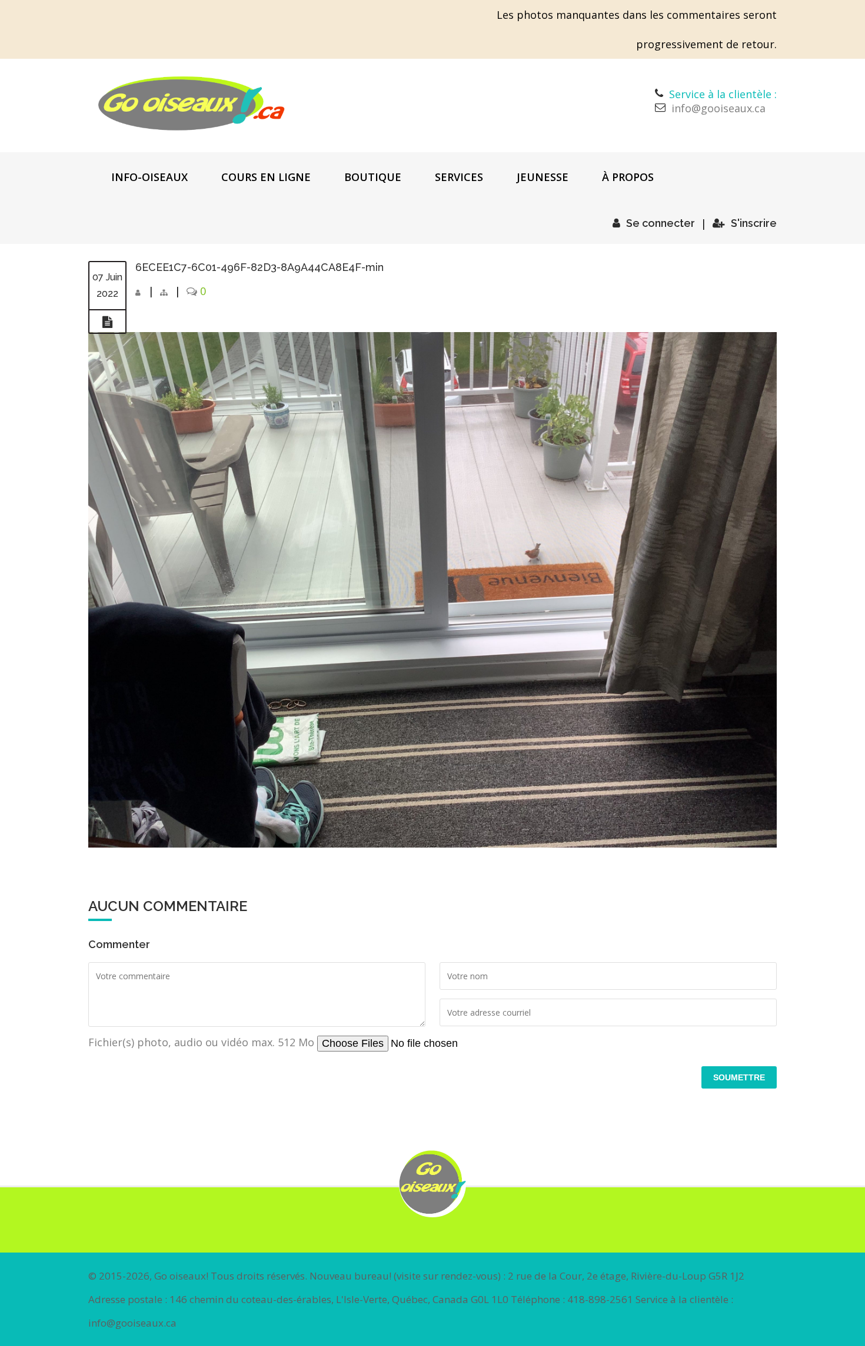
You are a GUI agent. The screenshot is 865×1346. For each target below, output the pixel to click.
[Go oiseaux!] (191, 103)
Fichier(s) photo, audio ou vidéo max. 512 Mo (202, 1042)
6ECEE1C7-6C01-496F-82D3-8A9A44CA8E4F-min (259, 267)
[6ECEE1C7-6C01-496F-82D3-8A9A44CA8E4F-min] (107, 322)
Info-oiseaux (149, 177)
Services (459, 177)
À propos (628, 177)
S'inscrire (754, 223)
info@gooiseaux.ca (718, 108)
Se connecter (660, 223)
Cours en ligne (266, 177)
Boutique (372, 177)
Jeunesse (542, 177)
